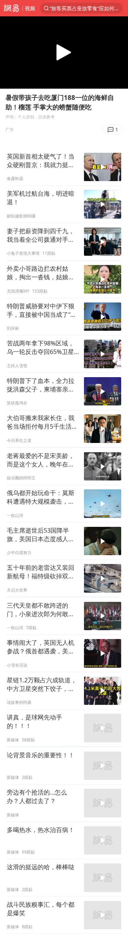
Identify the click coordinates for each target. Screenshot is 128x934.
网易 (11, 8)
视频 (30, 8)
